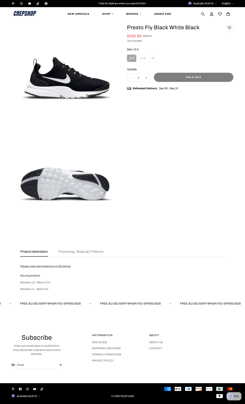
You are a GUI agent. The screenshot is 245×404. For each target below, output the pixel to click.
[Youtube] (29, 3)
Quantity (132, 69)
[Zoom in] (111, 31)
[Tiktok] (37, 3)
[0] (228, 14)
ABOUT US (156, 342)
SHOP (106, 14)
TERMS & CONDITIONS (106, 354)
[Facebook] (46, 3)
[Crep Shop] (25, 14)
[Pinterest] (13, 3)
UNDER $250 (162, 14)
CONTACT (155, 348)
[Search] (203, 14)
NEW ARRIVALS (78, 14)
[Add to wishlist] (229, 28)
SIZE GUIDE (99, 342)
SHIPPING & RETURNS (106, 348)
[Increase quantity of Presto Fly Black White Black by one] (146, 78)
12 (154, 59)
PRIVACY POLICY (103, 360)
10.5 (132, 59)
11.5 (143, 59)
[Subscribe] (57, 365)
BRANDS (132, 14)
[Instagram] (21, 3)
